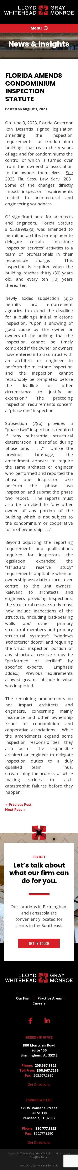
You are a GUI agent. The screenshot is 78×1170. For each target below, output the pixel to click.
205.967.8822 (45, 1065)
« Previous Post (18, 804)
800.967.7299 (48, 1070)
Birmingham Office (39, 1037)
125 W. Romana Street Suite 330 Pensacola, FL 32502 (39, 1113)
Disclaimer (42, 1157)
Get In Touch (39, 943)
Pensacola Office (39, 1100)
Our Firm (23, 998)
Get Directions (39, 1084)
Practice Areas (50, 998)
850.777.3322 (45, 1128)
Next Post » (15, 809)
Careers (39, 1003)
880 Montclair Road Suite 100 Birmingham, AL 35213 (39, 1050)
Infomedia (52, 1165)
